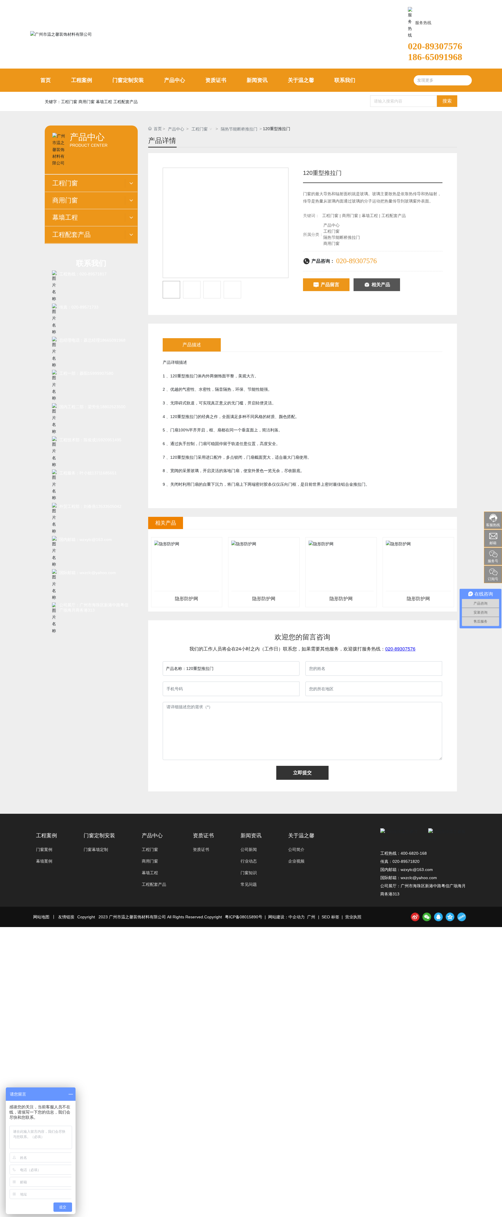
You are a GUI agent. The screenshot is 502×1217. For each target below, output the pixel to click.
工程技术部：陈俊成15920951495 (90, 440)
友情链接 (66, 917)
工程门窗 (199, 129)
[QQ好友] (438, 917)
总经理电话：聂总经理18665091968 (92, 340)
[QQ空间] (450, 917)
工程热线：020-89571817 (83, 274)
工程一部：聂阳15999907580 (86, 373)
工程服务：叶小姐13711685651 (88, 473)
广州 (311, 917)
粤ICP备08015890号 (243, 917)
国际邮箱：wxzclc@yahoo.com (87, 572)
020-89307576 (435, 46)
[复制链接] (461, 917)
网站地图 (41, 917)
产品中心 (176, 129)
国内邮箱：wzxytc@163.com (85, 539)
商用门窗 (331, 243)
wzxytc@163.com (417, 869)
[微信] (426, 917)
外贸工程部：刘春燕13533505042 (90, 506)
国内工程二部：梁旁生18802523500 (92, 406)
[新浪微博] (415, 917)
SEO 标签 (330, 917)
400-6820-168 (414, 853)
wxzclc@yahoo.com (419, 877)
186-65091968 (435, 57)
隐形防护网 (186, 598)
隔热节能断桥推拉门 (239, 129)
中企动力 (296, 917)
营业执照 (353, 917)
